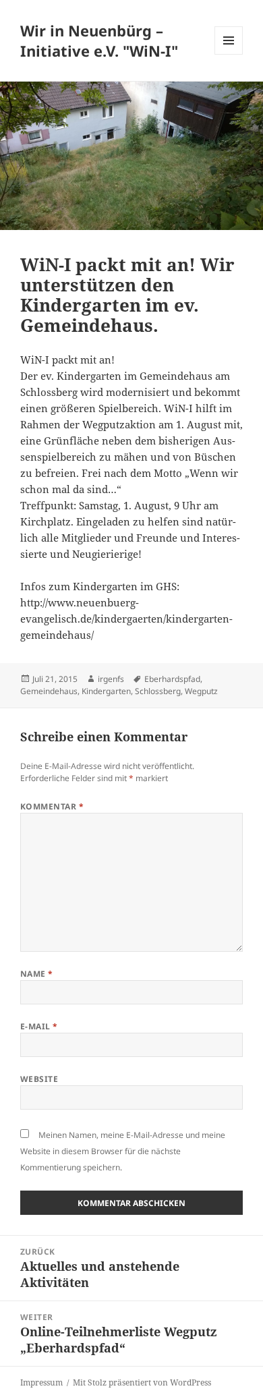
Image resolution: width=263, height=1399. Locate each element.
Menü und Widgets (229, 54)
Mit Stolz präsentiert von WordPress (142, 1382)
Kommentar (52, 806)
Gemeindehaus (49, 691)
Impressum (41, 1382)
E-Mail (39, 1026)
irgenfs (111, 679)
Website (39, 1079)
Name (36, 973)
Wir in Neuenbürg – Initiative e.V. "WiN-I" (99, 40)
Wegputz (201, 691)
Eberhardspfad (172, 679)
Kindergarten (106, 691)
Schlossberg (158, 691)
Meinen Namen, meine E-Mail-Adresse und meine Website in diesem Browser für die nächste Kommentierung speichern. (122, 1151)
